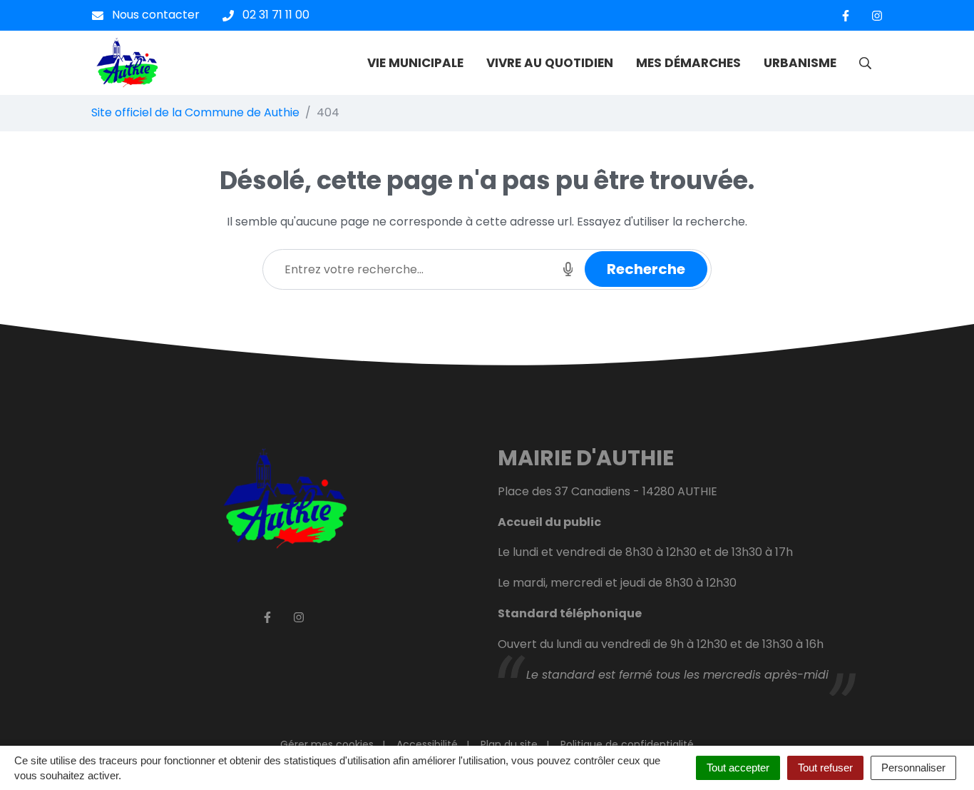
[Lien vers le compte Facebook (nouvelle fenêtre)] (846, 15)
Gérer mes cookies (327, 744)
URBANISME (800, 62)
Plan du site (509, 744)
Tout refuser (825, 767)
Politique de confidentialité (627, 744)
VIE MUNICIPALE (415, 62)
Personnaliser (913, 767)
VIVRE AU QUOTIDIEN (549, 62)
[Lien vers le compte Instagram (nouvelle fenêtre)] (877, 15)
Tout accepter (738, 767)
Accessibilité (427, 744)
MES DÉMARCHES (688, 62)
